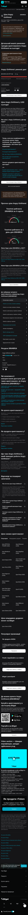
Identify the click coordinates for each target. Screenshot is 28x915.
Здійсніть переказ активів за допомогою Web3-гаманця (13, 404)
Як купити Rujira (5, 837)
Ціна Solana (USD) (7, 610)
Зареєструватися (7, 35)
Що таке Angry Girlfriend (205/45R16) (12, 154)
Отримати (23, 865)
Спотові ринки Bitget (7, 33)
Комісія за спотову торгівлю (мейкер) (11, 303)
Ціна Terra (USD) (6, 567)
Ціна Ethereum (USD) (19, 545)
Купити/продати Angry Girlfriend (14, 95)
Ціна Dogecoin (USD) (6, 574)
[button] (14, 871)
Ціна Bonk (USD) (20, 582)
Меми (4, 360)
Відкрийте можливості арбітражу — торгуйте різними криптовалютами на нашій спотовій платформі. (12, 175)
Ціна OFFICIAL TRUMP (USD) (6, 545)
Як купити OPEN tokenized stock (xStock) (10, 845)
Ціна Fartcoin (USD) (5, 596)
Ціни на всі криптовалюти (14, 186)
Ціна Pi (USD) (19, 589)
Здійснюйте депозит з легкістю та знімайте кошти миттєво (12, 387)
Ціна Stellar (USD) (20, 610)
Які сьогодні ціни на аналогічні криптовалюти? (10, 157)
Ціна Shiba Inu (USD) (19, 567)
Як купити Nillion (5, 842)
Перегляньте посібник (6, 426)
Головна (3, 9)
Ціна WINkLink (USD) (19, 604)
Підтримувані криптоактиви (9, 325)
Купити (3, 423)
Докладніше (4, 470)
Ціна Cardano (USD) (5, 581)
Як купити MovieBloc (6, 835)
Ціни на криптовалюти (10, 9)
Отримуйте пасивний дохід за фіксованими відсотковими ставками (12, 401)
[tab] (14, 871)
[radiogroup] (8, 355)
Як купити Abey (4, 855)
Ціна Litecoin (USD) (5, 604)
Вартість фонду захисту (8, 332)
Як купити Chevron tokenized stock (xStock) (11, 840)
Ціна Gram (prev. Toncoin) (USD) (6, 589)
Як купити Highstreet (6, 850)
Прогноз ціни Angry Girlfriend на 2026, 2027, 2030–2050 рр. (13, 260)
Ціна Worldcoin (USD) (6, 552)
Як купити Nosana (5, 858)
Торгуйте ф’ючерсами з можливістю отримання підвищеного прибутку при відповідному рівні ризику (13, 397)
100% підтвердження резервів (10, 335)
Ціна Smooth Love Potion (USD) (20, 559)
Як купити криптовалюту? (9, 149)
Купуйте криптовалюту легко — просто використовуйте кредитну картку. (12, 170)
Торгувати (14, 735)
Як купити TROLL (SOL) (6, 848)
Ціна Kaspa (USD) (7, 559)
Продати (3, 446)
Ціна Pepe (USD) (20, 574)
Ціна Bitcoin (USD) (21, 596)
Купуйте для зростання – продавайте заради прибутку (13, 390)
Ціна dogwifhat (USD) (19, 552)
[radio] (6, 355)
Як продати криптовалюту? (9, 151)
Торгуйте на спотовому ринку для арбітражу (13, 393)
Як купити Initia (4, 853)
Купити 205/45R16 (14, 284)
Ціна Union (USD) (6, 626)
